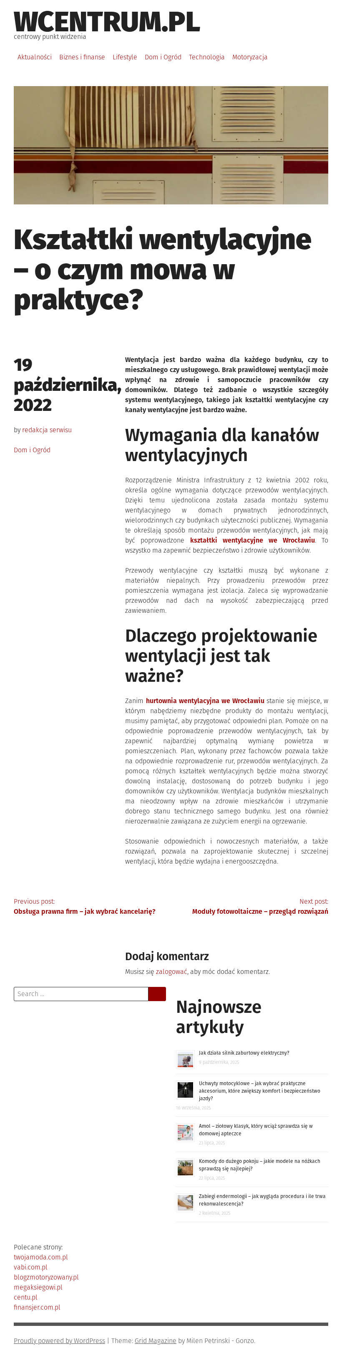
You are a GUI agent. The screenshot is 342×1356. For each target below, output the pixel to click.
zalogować (171, 972)
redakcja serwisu (47, 430)
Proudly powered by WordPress (59, 1341)
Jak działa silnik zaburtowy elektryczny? (244, 1053)
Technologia (207, 57)
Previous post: (85, 906)
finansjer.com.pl (37, 1307)
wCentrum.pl (107, 22)
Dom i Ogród (163, 57)
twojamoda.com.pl (41, 1257)
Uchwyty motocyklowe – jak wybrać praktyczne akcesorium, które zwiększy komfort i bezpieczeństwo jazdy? (259, 1091)
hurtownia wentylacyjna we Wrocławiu (205, 701)
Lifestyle (125, 57)
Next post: (260, 906)
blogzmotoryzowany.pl (46, 1277)
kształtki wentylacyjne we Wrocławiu (252, 540)
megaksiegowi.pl (38, 1287)
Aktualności (35, 57)
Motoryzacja (250, 57)
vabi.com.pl (31, 1267)
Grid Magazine (155, 1341)
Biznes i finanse (82, 57)
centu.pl (26, 1297)
